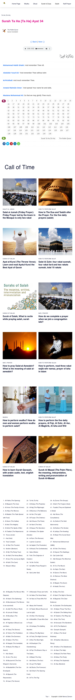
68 (8, 117)
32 (23, 107)
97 (23, 124)
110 (32, 127)
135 (50, 134)
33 (28, 107)
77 (53, 117)
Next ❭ (41, 42)
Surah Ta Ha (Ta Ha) (48, 138)
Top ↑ (47, 696)
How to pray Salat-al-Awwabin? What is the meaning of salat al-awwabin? (18, 368)
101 (44, 124)
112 (43, 127)
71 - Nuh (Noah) (8, 654)
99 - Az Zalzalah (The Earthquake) (61, 605)
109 (26, 127)
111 (38, 127)
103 (56, 124)
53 (63, 110)
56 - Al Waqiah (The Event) (58, 583)
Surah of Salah (9, 259)
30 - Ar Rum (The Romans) (35, 538)
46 (28, 110)
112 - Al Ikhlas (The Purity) (58, 657)
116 (67, 127)
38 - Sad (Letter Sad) (33, 573)
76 (48, 117)
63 (48, 114)
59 (28, 114)
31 (18, 107)
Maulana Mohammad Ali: (13, 95)
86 (33, 120)
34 (33, 107)
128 (9, 134)
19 (23, 104)
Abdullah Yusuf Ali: (11, 73)
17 (13, 104)
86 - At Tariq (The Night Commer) (37, 636)
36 (43, 107)
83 (18, 120)
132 (32, 134)
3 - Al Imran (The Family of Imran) (13, 507)
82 (13, 120)
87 (38, 120)
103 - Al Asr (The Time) (57, 619)
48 (38, 110)
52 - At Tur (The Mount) (57, 566)
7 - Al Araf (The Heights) (10, 524)
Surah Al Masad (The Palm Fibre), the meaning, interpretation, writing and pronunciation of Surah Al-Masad (55, 474)
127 (67, 130)
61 (38, 114)
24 (48, 104)
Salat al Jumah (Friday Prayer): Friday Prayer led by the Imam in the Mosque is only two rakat (19, 215)
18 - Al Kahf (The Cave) (10, 562)
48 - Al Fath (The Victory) (58, 549)
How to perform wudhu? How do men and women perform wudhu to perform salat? (19, 423)
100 (39, 124)
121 (32, 130)
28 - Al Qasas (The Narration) (36, 528)
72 (28, 117)
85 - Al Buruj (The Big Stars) (35, 633)
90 (53, 120)
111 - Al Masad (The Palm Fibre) (60, 654)
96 (18, 124)
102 (50, 124)
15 (70, 101)
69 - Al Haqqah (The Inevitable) (13, 643)
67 (68, 114)
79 (63, 117)
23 (43, 104)
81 (8, 120)
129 (14, 134)
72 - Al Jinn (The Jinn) (10, 657)
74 (38, 117)
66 (63, 114)
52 (58, 110)
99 (33, 124)
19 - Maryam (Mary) (9, 566)
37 (48, 107)
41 (68, 107)
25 (53, 104)
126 (61, 130)
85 (28, 120)
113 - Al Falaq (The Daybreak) (59, 660)
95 (13, 124)
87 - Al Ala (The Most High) (35, 640)
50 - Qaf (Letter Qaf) (56, 555)
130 (20, 134)
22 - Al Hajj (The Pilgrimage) (35, 507)
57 (18, 114)
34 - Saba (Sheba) (32, 552)
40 (63, 107)
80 (68, 117)
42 (8, 110)
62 (43, 114)
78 (58, 117)
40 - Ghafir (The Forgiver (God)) (60, 504)
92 (63, 120)
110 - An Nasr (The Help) (58, 650)
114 (55, 127)
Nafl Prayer (67, 4)
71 (23, 117)
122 (38, 130)
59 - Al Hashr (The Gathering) (12, 599)
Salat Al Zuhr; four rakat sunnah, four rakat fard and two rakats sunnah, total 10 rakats (54, 264)
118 (14, 130)
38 (53, 107)
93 (68, 120)
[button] (16, 4)
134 (44, 134)
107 (14, 127)
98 (28, 124)
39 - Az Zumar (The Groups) (59, 500)
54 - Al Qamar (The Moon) (58, 573)
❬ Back (33, 42)
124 (49, 130)
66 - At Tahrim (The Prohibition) (13, 633)
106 (9, 127)
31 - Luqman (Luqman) (34, 542)
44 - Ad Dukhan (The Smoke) (59, 528)
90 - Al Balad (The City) (34, 657)
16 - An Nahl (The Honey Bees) (13, 555)
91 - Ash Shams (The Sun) (35, 660)
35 (38, 107)
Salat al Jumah (8, 209)
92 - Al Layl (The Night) (34, 664)
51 (53, 110)
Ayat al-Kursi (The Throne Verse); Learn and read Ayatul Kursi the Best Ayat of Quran (19, 264)
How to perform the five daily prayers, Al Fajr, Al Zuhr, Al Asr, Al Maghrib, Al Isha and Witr (54, 423)
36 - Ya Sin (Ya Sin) (33, 562)
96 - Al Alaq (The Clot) (57, 592)
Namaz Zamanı (67, 696)
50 (48, 110)
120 (26, 130)
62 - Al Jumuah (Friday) (10, 612)
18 (18, 104)
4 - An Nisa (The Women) (11, 511)
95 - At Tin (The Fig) (33, 678)
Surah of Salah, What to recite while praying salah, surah (18, 318)
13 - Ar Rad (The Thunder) (11, 545)
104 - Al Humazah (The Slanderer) (61, 623)
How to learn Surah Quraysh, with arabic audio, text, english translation (18, 472)
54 (68, 110)
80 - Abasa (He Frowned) (34, 605)
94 (8, 124)
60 (33, 114)
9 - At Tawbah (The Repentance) (13, 531)
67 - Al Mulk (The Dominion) (12, 636)
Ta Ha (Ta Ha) (5, 15)
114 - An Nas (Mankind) (57, 664)
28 (68, 104)
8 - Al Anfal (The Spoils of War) (12, 528)
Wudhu (26, 4)
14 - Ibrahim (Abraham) (10, 549)
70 (18, 117)
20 (28, 104)
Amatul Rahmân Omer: (12, 88)
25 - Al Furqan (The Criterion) (36, 518)
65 (58, 114)
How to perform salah (47, 363)
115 (61, 127)
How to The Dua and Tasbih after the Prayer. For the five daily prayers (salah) (54, 215)
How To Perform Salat (47, 209)
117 (9, 130)
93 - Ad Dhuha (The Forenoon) (36, 667)
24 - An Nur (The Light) (34, 514)
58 (23, 114)
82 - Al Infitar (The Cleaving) (35, 616)
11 (50, 101)
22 (38, 104)
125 (55, 130)
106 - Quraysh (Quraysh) (58, 630)
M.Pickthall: (8, 80)
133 (38, 134)
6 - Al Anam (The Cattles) (11, 521)
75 (43, 117)
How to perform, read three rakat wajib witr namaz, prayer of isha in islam (54, 368)
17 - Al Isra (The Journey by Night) (14, 559)
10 (45, 101)
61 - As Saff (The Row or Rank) (12, 609)
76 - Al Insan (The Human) (11, 681)
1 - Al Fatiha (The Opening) (11, 500)
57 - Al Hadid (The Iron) (57, 586)
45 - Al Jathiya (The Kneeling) (59, 531)
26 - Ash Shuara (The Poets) (35, 521)
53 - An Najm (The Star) (57, 569)
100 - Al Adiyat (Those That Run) (60, 609)
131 (26, 134)
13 (60, 101)
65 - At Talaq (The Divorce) (11, 630)
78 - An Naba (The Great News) (36, 595)
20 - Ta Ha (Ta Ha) (32, 500)
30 (13, 107)
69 (13, 117)
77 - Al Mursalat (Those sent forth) (37, 592)
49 (43, 110)
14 (65, 101)
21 (33, 104)
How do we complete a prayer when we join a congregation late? (53, 319)
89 (48, 120)
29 (8, 107)
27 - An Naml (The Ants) (34, 524)
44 (18, 110)
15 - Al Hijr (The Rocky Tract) (12, 552)
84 (23, 120)
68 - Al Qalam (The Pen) (10, 640)
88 (43, 120)
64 (53, 114)
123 (43, 130)
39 (58, 107)
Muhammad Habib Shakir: (14, 65)
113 (49, 127)
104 (62, 124)
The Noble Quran (12, 30)
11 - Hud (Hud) (7, 538)
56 (13, 114)
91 (58, 120)
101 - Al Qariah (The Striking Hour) (61, 612)
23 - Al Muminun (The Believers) (37, 511)
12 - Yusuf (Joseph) (9, 542)
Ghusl (35, 4)
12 (55, 101)
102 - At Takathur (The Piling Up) (60, 616)
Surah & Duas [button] (46, 4)
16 (8, 104)
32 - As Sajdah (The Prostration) (37, 545)
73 (33, 117)
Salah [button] (57, 4)
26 (58, 104)
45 (23, 110)
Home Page (16, 4)
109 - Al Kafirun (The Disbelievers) (61, 647)
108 (20, 127)
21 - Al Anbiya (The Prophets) (36, 504)
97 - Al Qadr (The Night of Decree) (61, 595)
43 (13, 110)
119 (20, 130)
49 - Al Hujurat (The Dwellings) (59, 552)
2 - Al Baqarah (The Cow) (11, 504)
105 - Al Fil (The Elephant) (58, 626)
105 (68, 124)
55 (8, 114)
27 (63, 104)
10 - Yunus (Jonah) (9, 535)
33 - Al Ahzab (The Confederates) (37, 549)
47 (33, 110)
